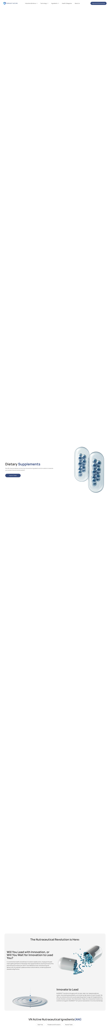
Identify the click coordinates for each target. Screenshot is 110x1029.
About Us (77, 3)
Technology (43, 3)
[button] (31, 3)
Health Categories (67, 3)
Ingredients (54, 3)
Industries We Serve (30, 3)
